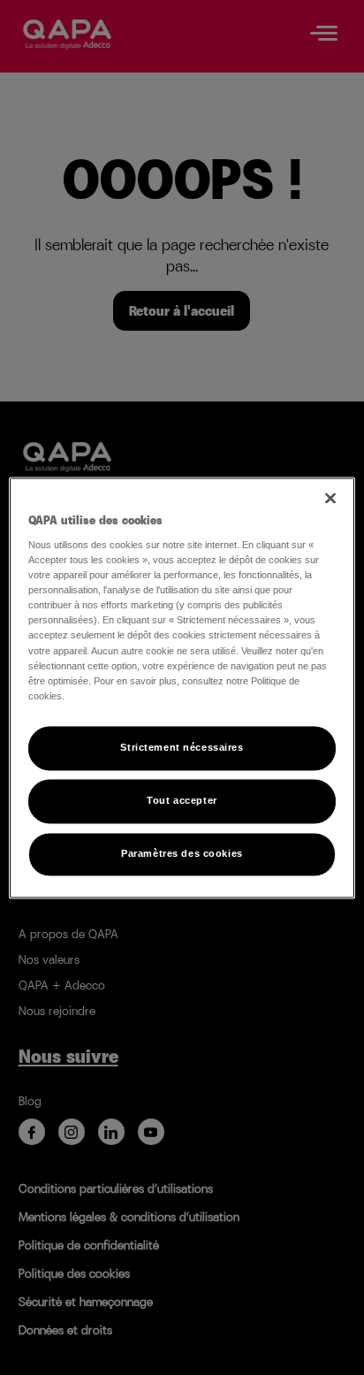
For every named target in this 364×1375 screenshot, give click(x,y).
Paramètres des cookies (182, 853)
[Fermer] (330, 497)
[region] (181, 687)
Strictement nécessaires (181, 747)
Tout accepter (181, 800)
